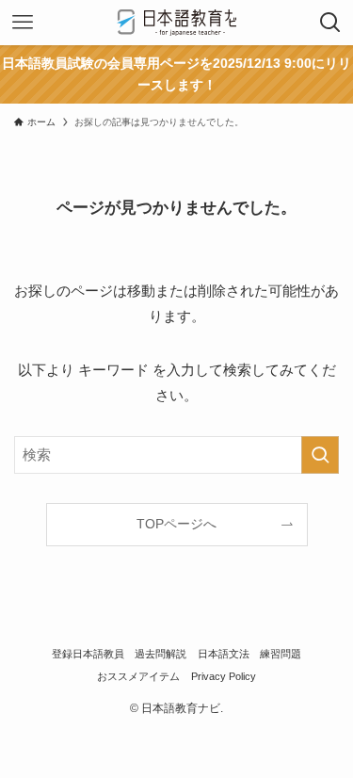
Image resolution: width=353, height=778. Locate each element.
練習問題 (280, 653)
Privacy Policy (223, 676)
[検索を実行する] (320, 455)
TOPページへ (176, 524)
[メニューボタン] (22, 22)
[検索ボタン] (330, 22)
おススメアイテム (138, 676)
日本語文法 (223, 653)
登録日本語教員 (88, 653)
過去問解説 (160, 653)
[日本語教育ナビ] (176, 22)
